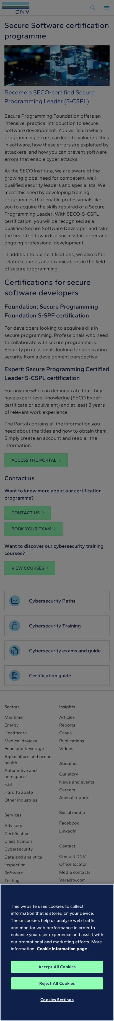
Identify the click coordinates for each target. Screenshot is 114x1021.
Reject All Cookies (57, 983)
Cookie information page (62, 948)
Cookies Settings (56, 999)
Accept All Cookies (57, 966)
